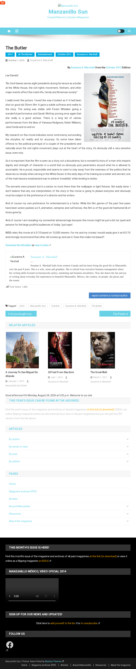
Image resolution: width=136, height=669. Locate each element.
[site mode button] (120, 31)
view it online (42, 245)
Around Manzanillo (19, 506)
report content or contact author (110, 295)
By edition (14, 461)
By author (14, 439)
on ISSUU (43, 560)
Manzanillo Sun (68, 11)
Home (12, 483)
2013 (10, 54)
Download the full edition (18, 245)
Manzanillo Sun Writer (16, 385)
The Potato (119, 314)
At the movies (25, 54)
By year (13, 454)
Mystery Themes (53, 661)
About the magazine (20, 521)
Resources (15, 513)
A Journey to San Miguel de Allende (21, 374)
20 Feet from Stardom (61, 372)
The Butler (97, 306)
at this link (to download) (100, 409)
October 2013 (64, 54)
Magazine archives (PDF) (23, 491)
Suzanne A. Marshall (87, 54)
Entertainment (45, 54)
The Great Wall (98, 372)
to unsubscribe (89, 623)
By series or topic (18, 446)
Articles (13, 498)
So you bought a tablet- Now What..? (23, 314)
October (55, 306)
